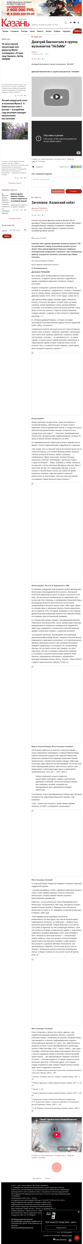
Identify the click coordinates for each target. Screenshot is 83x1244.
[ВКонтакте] (72, 167)
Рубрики (57, 31)
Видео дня (38, 37)
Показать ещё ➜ (15, 183)
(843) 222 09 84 (67, 1235)
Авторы (48, 31)
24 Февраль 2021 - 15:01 (40, 210)
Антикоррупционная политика (22, 1219)
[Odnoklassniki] (78, 23)
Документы (37, 1178)
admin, (34, 52)
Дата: (4, 231)
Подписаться (61, 1228)
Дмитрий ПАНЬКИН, (39, 208)
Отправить (73, 191)
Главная (5, 31)
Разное (47, 1178)
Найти (7, 236)
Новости (40, 31)
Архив (32, 31)
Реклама (24, 31)
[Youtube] (74, 23)
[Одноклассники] (75, 167)
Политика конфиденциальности (22, 1228)
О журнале (15, 31)
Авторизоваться (57, 191)
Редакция (66, 31)
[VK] (70, 23)
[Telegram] (80, 167)
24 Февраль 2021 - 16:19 (40, 54)
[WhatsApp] (78, 167)
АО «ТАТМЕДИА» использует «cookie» (24, 1221)
